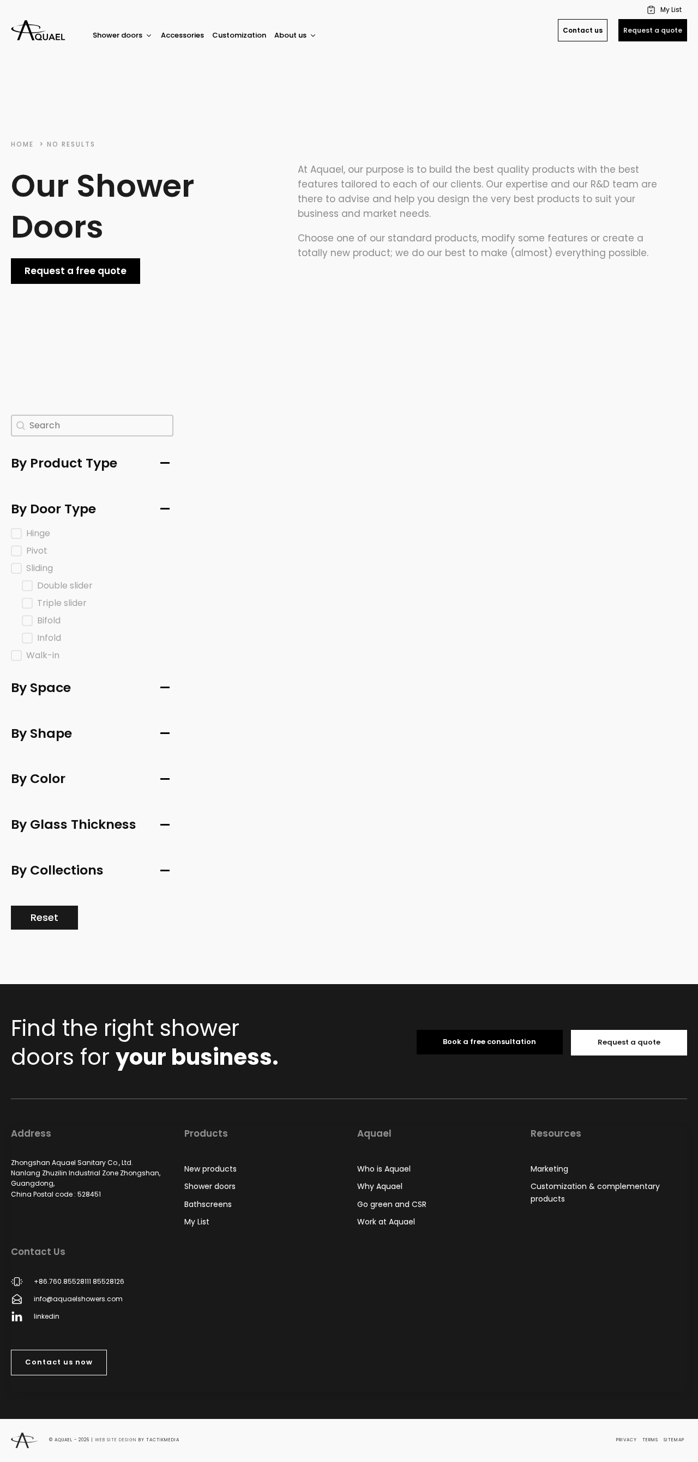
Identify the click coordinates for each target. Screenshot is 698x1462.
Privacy (626, 1440)
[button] (665, 9)
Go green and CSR (391, 1204)
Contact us (583, 30)
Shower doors (210, 1186)
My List (196, 1221)
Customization (239, 35)
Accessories (182, 35)
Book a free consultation (489, 1041)
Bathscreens (208, 1204)
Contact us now (59, 1362)
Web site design (116, 1440)
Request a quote (652, 30)
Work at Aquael (386, 1221)
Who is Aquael (384, 1168)
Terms (650, 1440)
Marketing (549, 1168)
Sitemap (674, 1440)
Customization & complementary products (595, 1192)
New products (210, 1168)
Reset (44, 917)
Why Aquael (379, 1186)
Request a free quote (76, 270)
